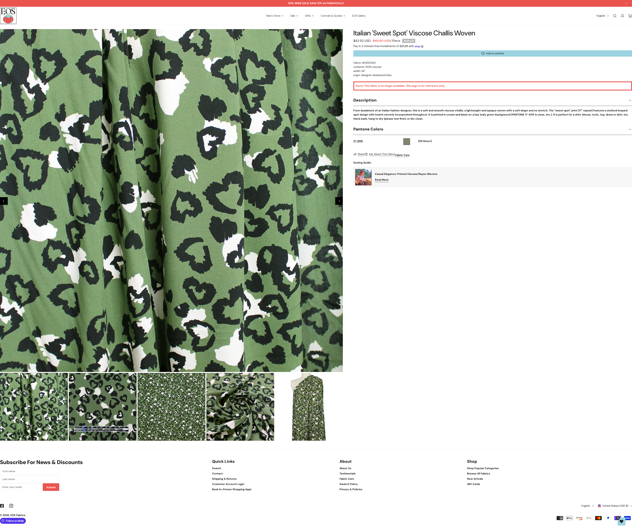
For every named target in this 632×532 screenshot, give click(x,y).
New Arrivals (475, 479)
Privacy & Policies (351, 489)
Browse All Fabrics (478, 473)
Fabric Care (402, 155)
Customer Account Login (228, 484)
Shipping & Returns (224, 479)
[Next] (339, 201)
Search (216, 468)
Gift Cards (473, 484)
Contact (217, 473)
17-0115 (358, 141)
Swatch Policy (349, 484)
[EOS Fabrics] (8, 16)
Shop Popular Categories (483, 468)
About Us (345, 468)
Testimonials (348, 473)
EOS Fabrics (17, 515)
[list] (171, 200)
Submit (51, 487)
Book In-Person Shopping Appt (231, 489)
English (601, 15)
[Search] (615, 16)
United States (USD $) (615, 505)
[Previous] (4, 201)
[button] (275, 15)
